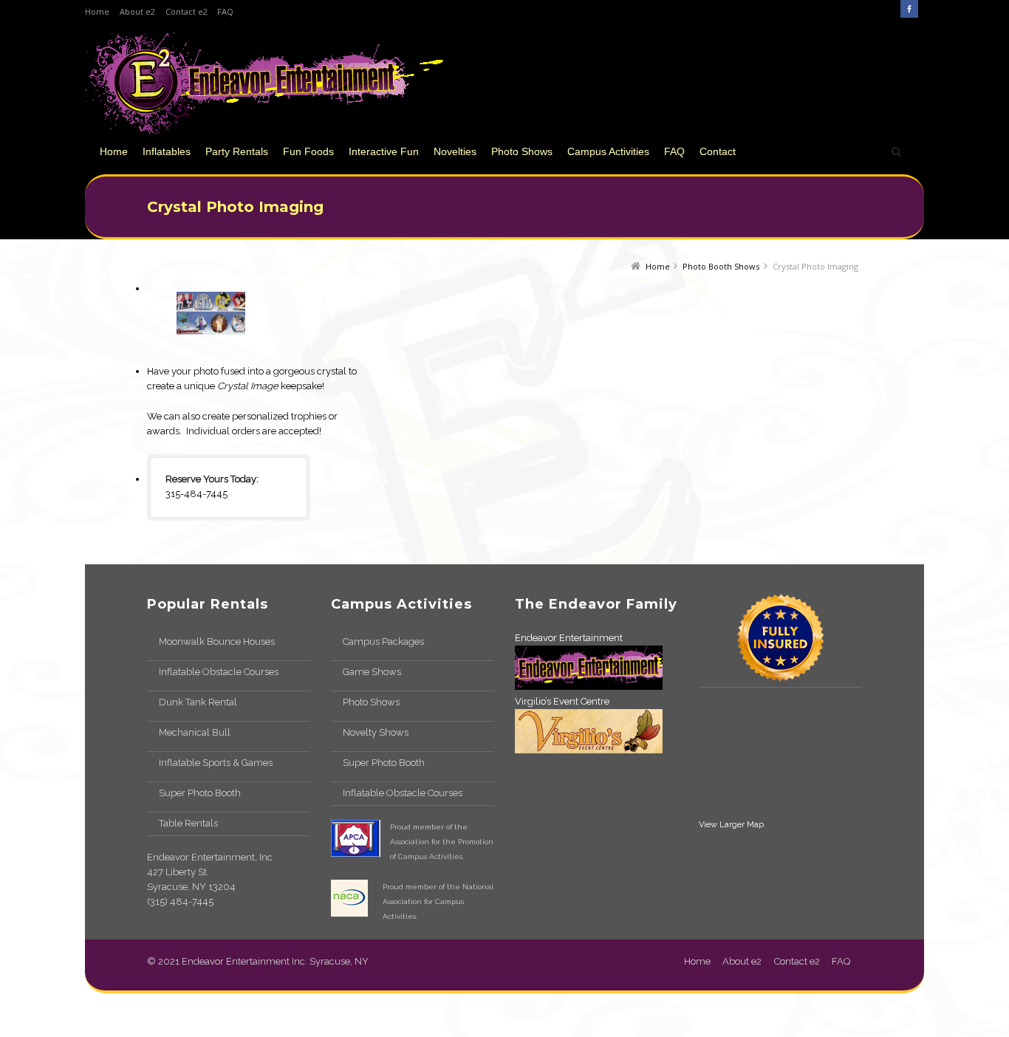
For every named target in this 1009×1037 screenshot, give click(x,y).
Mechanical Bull (194, 732)
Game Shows (372, 671)
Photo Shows (371, 702)
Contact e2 (186, 11)
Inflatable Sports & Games (216, 762)
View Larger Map (731, 824)
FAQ (225, 11)
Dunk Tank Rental (198, 702)
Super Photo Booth (200, 792)
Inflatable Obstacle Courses (218, 671)
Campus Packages (383, 641)
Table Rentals (188, 823)
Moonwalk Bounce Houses (217, 641)
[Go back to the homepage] (264, 83)
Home (97, 11)
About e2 (137, 11)
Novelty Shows (375, 732)
